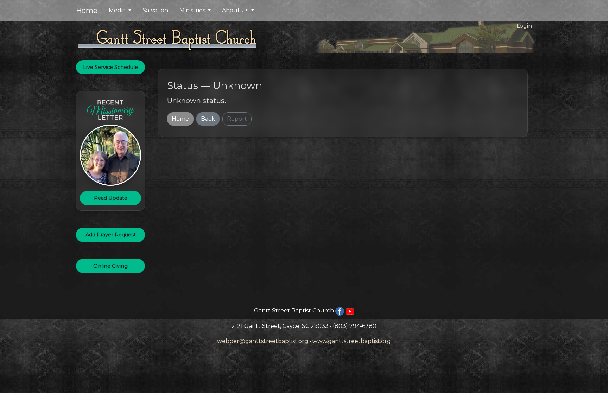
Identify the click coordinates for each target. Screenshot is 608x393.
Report (237, 118)
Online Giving (110, 266)
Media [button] (118, 10)
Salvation (155, 10)
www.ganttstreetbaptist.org (351, 341)
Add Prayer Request (111, 235)
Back (208, 118)
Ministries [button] (193, 10)
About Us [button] (236, 10)
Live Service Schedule (110, 67)
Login (524, 26)
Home (86, 10)
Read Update (110, 198)
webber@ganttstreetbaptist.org (262, 341)
